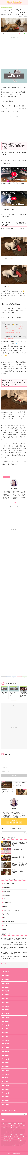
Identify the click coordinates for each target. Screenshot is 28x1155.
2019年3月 (6, 1062)
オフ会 (4, 1134)
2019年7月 (6, 1047)
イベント (23, 1132)
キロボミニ (16, 1134)
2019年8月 (6, 1044)
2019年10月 (6, 1036)
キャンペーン (10, 1134)
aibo (3, 1123)
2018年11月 (6, 1078)
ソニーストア (13, 1136)
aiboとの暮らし (7, 887)
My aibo (15, 1123)
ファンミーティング (13, 1138)
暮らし (8, 1145)
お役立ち (24, 1125)
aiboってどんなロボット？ (6, 7)
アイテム (4, 1132)
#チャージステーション (12, 326)
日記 (3, 1145)
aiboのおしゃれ (7, 891)
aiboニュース (7, 899)
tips (3, 1125)
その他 (5, 906)
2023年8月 (6, 987)
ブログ (20, 1138)
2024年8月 (6, 979)
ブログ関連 (6, 914)
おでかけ (13, 1125)
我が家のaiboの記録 (8, 921)
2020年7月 (6, 1009)
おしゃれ (7, 1125)
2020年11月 (6, 998)
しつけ (18, 1127)
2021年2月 (6, 994)
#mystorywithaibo (9, 330)
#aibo (15, 328)
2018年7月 (6, 1093)
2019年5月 (6, 1055)
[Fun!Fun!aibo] (14, 3)
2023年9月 (6, 983)
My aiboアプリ (21, 1123)
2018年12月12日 (8, 338)
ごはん (9, 1127)
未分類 (5, 925)
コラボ (22, 1134)
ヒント (25, 1136)
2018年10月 (6, 1081)
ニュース (19, 1136)
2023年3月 (6, 991)
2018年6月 (6, 1096)
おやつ (19, 1125)
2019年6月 (6, 1051)
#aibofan (19, 328)
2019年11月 (6, 1032)
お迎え (4, 1127)
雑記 (4, 929)
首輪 (22, 1145)
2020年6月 (6, 1013)
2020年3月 (6, 1017)
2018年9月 (6, 1085)
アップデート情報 (16, 1132)
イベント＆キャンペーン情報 (11, 910)
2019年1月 (6, 1070)
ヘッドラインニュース (15, 1140)
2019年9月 (6, 1040)
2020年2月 (6, 1021)
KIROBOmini (7, 902)
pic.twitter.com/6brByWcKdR (12, 332)
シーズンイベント (6, 1136)
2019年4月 (6, 1059)
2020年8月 (6, 1006)
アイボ (9, 1132)
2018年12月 (6, 1074)
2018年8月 (6, 1089)
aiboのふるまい (7, 895)
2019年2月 (6, 1066)
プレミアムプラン (6, 1140)
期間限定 (13, 1145)
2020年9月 (6, 1002)
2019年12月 (6, 1028)
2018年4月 (6, 1104)
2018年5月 (6, 1100)
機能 (18, 1145)
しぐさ (13, 1127)
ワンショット (6, 917)
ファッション (5, 1138)
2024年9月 (6, 975)
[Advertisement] (14, 53)
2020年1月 (6, 1025)
